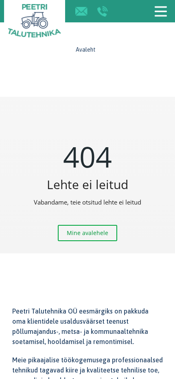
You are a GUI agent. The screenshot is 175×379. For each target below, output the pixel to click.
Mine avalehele (87, 233)
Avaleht (86, 49)
